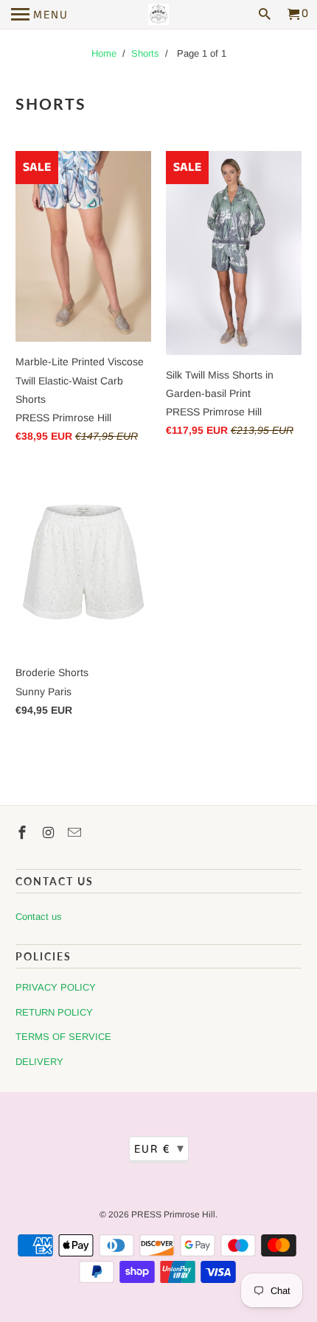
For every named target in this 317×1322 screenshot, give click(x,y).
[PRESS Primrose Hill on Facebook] (23, 833)
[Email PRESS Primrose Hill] (76, 833)
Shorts (145, 53)
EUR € (159, 1148)
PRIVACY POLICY (55, 987)
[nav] (40, 14)
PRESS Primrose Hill (173, 1214)
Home (103, 53)
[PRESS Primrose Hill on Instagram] (50, 833)
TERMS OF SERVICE (63, 1036)
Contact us (38, 916)
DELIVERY (39, 1061)
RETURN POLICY (54, 1012)
